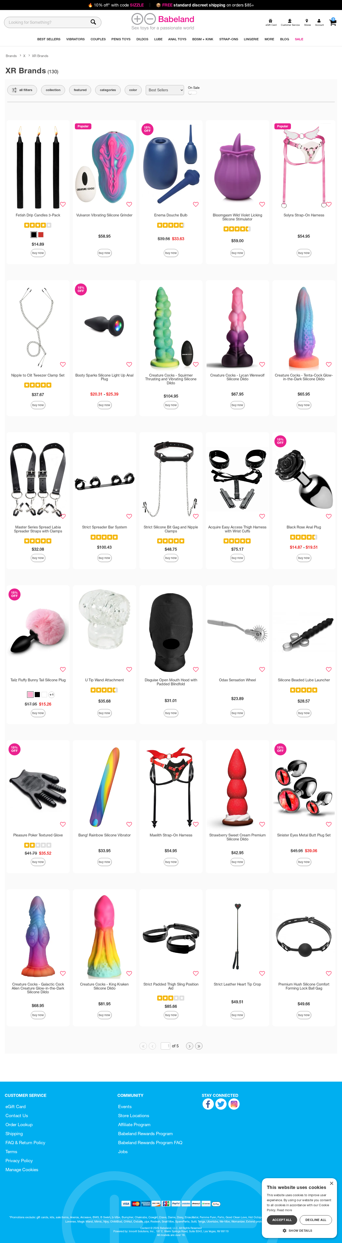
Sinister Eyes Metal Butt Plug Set (304, 835)
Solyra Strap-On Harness (304, 215)
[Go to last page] (199, 1046)
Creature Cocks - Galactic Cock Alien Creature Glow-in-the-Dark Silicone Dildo (38, 988)
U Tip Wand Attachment (104, 680)
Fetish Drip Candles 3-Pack (38, 215)
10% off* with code (116, 5)
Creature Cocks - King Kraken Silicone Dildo (104, 986)
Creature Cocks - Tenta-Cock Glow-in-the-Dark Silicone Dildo (304, 377)
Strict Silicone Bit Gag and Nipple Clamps (171, 529)
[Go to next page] (190, 1046)
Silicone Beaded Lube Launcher (304, 680)
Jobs (123, 1151)
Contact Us (17, 1115)
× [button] (331, 1183)
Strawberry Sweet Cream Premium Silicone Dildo (237, 837)
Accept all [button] (282, 1220)
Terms (11, 1151)
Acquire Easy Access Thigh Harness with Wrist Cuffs (237, 529)
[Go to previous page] (152, 1046)
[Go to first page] (143, 1046)
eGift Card (16, 1106)
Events (125, 1106)
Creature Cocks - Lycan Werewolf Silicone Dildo (237, 377)
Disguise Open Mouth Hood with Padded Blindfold (171, 682)
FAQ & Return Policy (25, 1142)
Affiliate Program (134, 1124)
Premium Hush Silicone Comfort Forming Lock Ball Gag (303, 986)
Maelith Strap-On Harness (171, 835)
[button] (34, 234)
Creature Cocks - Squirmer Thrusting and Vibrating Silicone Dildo (171, 379)
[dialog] (299, 1208)
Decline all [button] (315, 1220)
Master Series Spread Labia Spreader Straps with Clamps (38, 529)
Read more (284, 1210)
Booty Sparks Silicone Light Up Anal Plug (104, 377)
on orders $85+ (205, 5)
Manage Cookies (22, 1169)
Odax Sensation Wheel (237, 680)
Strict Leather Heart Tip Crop (237, 984)
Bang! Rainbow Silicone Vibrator (104, 835)
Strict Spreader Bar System (104, 527)
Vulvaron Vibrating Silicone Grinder (104, 215)
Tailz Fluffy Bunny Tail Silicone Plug (38, 680)
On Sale (194, 88)
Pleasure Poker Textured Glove (38, 835)
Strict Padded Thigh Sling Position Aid (171, 986)
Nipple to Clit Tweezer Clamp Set (38, 375)
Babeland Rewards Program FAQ (150, 1142)
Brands (11, 56)
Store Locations (133, 1115)
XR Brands (40, 56)
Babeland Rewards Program (145, 1133)
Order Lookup (19, 1124)
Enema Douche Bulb (171, 215)
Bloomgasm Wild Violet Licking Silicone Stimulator (237, 217)
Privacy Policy (19, 1160)
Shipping (14, 1133)
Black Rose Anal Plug (304, 527)
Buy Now (38, 253)
